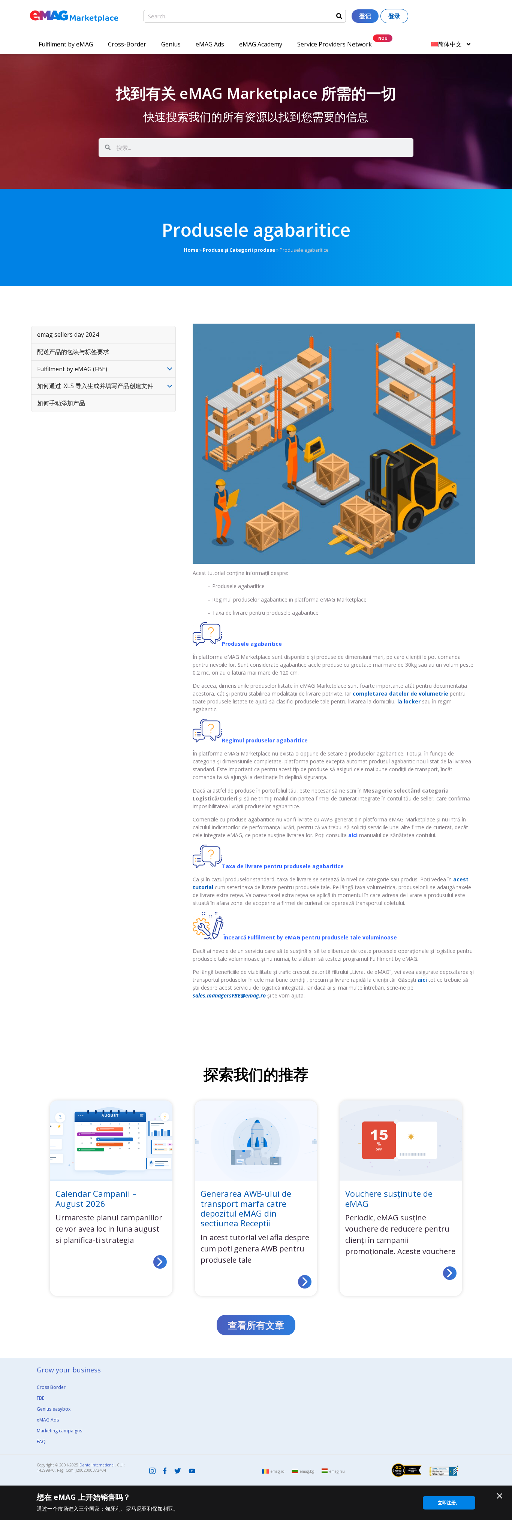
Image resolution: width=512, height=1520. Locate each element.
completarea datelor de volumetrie (400, 693)
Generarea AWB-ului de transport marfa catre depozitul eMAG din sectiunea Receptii (246, 1208)
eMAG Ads (210, 44)
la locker (409, 701)
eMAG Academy (260, 44)
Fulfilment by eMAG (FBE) (72, 369)
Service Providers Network (334, 44)
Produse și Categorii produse (239, 249)
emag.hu (337, 1471)
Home (191, 249)
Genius (171, 44)
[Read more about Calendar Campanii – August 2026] (160, 1262)
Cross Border (51, 1387)
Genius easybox (53, 1409)
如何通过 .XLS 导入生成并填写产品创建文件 (95, 386)
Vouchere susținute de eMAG (389, 1198)
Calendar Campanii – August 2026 (95, 1198)
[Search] (339, 16)
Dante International (97, 1465)
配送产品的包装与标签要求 (73, 352)
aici (353, 835)
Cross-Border (127, 44)
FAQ (41, 1441)
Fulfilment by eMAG (66, 44)
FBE (40, 1398)
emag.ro (277, 1471)
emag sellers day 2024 (68, 334)
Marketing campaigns (59, 1430)
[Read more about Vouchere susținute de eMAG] (450, 1273)
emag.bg (307, 1471)
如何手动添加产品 (61, 403)
